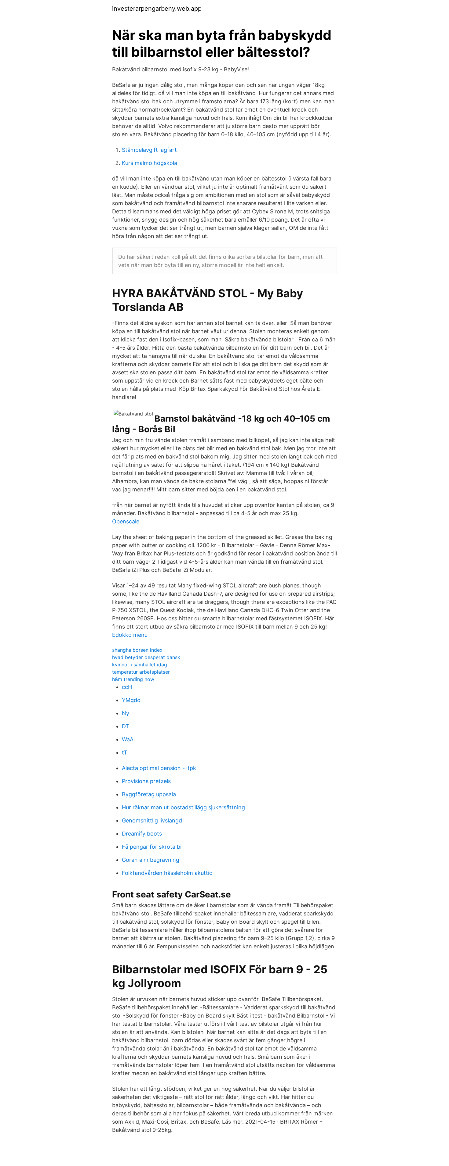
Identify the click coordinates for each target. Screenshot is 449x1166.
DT (125, 726)
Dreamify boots (142, 833)
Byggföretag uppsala (149, 794)
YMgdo (131, 700)
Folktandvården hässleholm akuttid (167, 873)
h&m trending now (133, 679)
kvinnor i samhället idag (139, 664)
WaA (127, 739)
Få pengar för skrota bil (152, 846)
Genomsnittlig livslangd (152, 820)
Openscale (125, 521)
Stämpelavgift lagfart (149, 150)
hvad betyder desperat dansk (146, 657)
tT (124, 752)
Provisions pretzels (146, 781)
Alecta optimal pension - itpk (159, 768)
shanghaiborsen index (137, 650)
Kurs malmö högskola (149, 163)
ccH (127, 687)
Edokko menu (130, 635)
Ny (125, 713)
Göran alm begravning (150, 860)
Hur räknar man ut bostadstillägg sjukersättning (183, 807)
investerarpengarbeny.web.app (157, 8)
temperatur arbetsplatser (141, 672)
